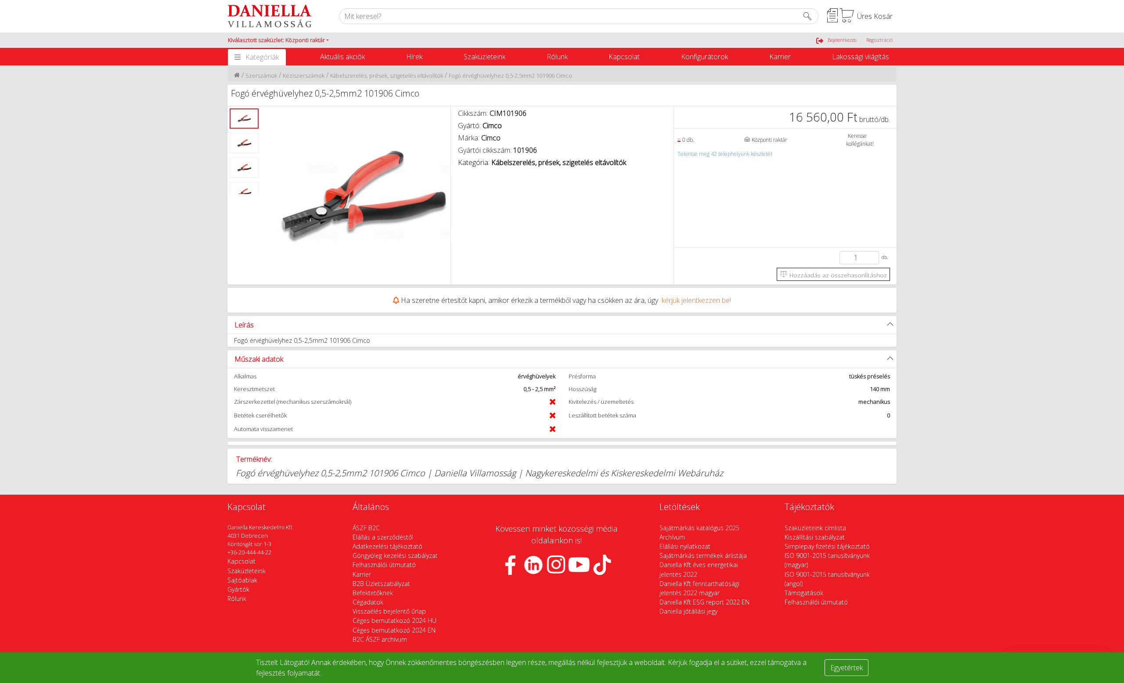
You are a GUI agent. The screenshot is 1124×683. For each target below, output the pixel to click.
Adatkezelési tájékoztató (387, 546)
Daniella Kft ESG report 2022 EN (704, 602)
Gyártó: (480, 125)
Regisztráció (879, 39)
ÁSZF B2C (366, 528)
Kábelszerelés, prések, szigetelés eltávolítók (386, 75)
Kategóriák (262, 57)
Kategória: (542, 162)
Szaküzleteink (484, 56)
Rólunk (557, 56)
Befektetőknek (373, 593)
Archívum (672, 537)
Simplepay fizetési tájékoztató (827, 546)
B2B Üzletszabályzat (381, 583)
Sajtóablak (242, 580)
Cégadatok (368, 602)
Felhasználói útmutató (384, 565)
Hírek (414, 56)
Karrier (780, 56)
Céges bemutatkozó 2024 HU (394, 620)
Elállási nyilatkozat (684, 546)
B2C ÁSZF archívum (380, 639)
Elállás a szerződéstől (383, 537)
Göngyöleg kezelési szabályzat (395, 555)
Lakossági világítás (860, 56)
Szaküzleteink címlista (815, 528)
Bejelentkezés (842, 39)
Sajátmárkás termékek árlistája (703, 555)
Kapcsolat (624, 56)
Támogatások (804, 593)
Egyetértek (846, 667)
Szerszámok (261, 75)
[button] (278, 40)
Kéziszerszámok (303, 75)
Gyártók (238, 589)
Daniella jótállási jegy (688, 611)
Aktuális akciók (342, 56)
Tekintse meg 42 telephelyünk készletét (724, 154)
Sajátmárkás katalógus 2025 (699, 528)
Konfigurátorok (704, 56)
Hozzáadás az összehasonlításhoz (837, 275)
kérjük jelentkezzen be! (696, 300)
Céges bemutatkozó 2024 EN (394, 630)
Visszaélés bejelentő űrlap (389, 611)
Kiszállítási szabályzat (815, 537)
